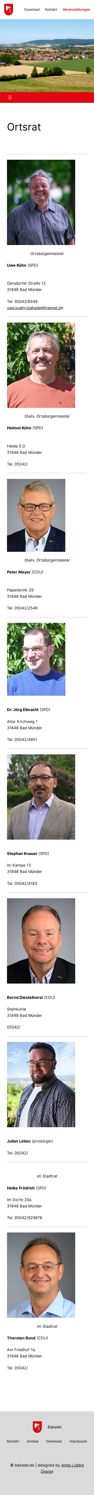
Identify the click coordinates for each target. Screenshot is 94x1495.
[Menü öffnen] (10, 97)
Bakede (54, 1427)
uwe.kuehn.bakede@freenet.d (34, 307)
